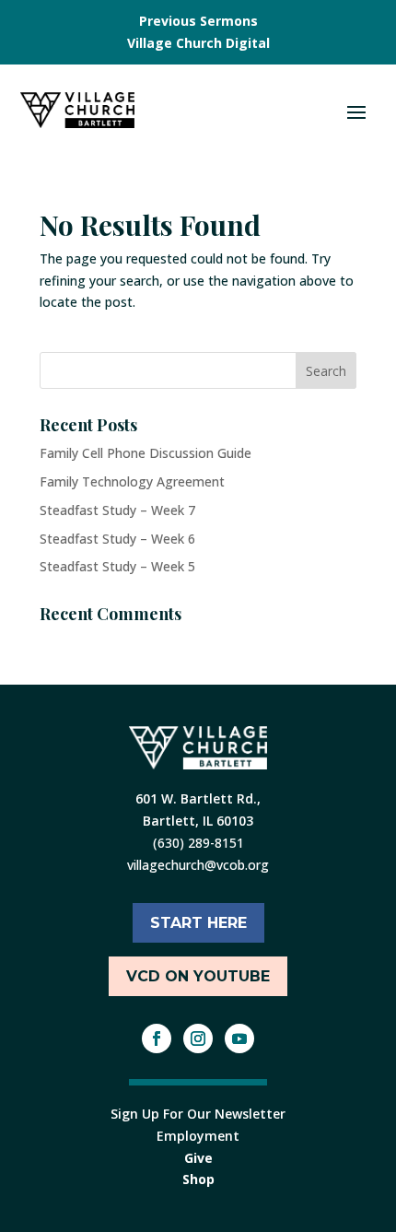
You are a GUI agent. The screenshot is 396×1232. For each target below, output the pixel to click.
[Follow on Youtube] (239, 1038)
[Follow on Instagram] (198, 1038)
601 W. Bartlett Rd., (198, 798)
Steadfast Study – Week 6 (117, 538)
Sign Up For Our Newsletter (198, 1113)
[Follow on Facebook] (156, 1038)
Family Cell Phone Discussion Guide (145, 453)
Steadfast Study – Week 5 (117, 566)
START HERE (198, 923)
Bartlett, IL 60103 (198, 820)
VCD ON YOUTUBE (198, 976)
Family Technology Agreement (132, 481)
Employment (198, 1135)
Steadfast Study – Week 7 (117, 510)
